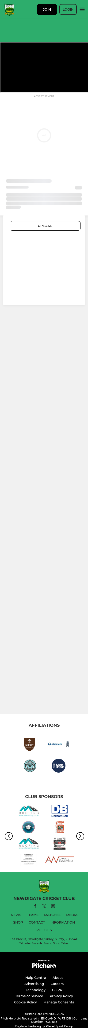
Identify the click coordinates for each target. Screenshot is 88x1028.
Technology (36, 990)
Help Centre (35, 978)
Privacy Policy (61, 996)
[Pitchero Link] (44, 967)
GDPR (57, 990)
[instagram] (53, 907)
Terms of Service (29, 996)
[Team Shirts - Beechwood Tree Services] (59, 828)
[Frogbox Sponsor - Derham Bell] (59, 812)
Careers (57, 984)
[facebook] (35, 907)
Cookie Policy (25, 1002)
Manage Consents (58, 1002)
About (58, 978)
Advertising (34, 984)
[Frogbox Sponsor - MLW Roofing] (28, 812)
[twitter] (44, 907)
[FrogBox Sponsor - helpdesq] (28, 828)
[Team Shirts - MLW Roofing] (28, 844)
